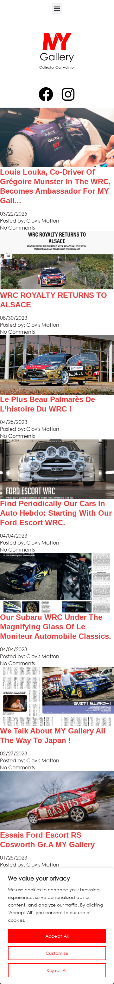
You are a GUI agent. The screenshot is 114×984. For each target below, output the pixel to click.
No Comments (17, 227)
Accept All (57, 936)
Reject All (57, 970)
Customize (57, 953)
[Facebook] (46, 94)
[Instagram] (68, 94)
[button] (57, 8)
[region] (57, 926)
